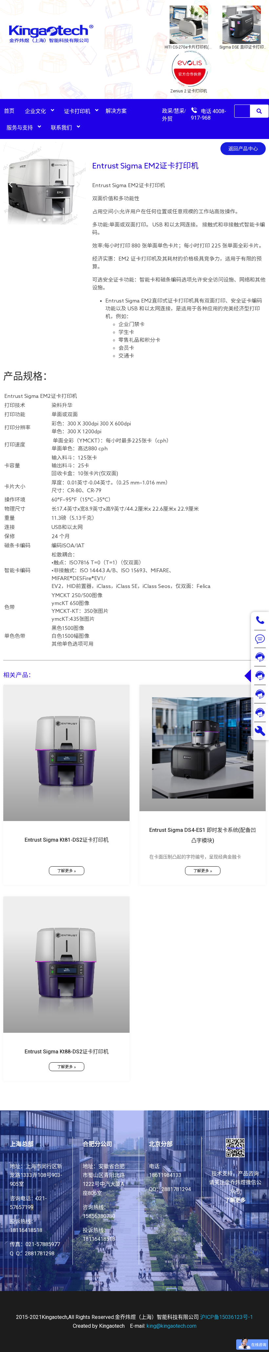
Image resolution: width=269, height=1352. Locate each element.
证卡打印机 (77, 111)
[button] (39, 220)
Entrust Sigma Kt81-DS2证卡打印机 (67, 840)
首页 (9, 111)
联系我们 (61, 127)
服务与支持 (20, 127)
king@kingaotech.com (172, 1326)
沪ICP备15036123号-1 (226, 1317)
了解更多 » (66, 870)
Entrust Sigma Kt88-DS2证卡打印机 (67, 1051)
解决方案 (116, 111)
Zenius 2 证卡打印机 (188, 91)
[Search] (259, 111)
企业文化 (35, 111)
